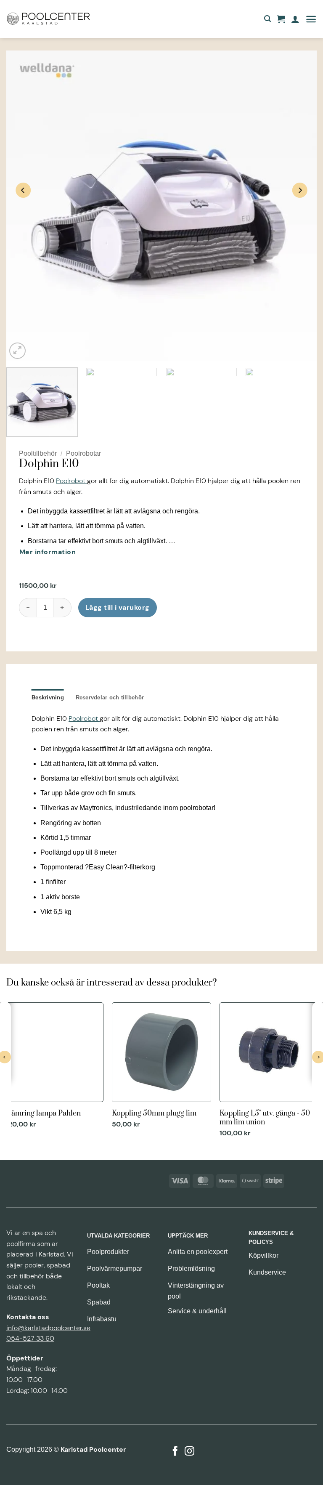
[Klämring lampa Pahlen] (53, 1066)
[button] (267, 19)
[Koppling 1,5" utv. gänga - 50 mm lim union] (269, 1070)
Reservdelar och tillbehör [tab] (110, 697)
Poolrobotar (83, 453)
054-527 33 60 (30, 1338)
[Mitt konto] (295, 19)
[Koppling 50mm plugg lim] (161, 1066)
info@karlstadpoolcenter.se (48, 1327)
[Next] (299, 190)
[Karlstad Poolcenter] (48, 19)
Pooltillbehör (38, 453)
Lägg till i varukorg (117, 607)
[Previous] (23, 190)
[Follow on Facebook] (175, 1451)
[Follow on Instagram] (189, 1451)
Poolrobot (71, 480)
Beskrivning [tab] (48, 697)
